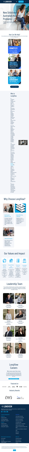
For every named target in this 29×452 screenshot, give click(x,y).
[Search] (16, 1)
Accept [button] (14, 450)
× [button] (27, 445)
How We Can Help (18, 438)
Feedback (17, 433)
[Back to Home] (7, 2)
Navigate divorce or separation (20, 423)
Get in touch (21, 1)
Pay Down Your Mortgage (20, 417)
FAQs (16, 430)
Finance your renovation (19, 420)
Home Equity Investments (6, 436)
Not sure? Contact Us (14, 86)
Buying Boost (12, 164)
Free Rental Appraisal (4, 419)
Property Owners (3, 423)
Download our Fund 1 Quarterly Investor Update (6, 442)
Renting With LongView (4, 420)
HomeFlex (12, 165)
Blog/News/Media (18, 441)
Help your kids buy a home (20, 425)
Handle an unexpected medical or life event (21, 427)
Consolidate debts (18, 422)
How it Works (3, 438)
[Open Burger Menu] (25, 1)
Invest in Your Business (19, 419)
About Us (17, 436)
